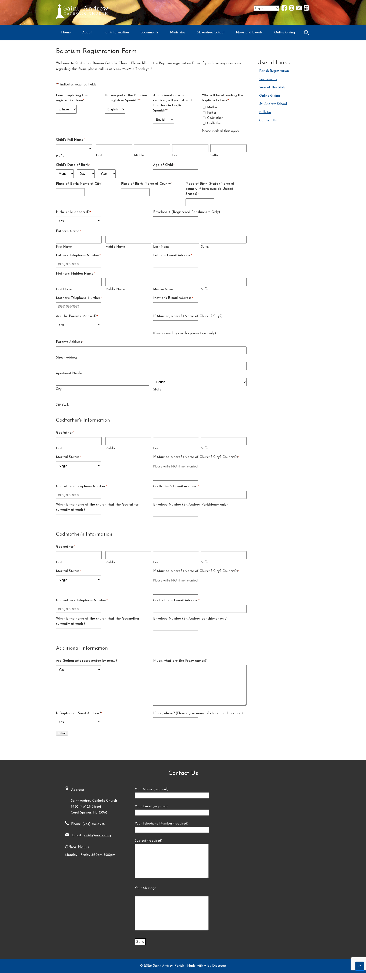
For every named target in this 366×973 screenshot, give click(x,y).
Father (211, 112)
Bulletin (265, 112)
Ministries (177, 32)
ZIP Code (62, 405)
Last (175, 155)
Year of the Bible (272, 87)
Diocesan (219, 966)
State (157, 389)
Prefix (60, 156)
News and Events (249, 32)
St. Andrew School (210, 32)
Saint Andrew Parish (168, 966)
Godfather (214, 123)
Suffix (214, 155)
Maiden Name (163, 289)
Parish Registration (274, 71)
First (99, 155)
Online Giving (284, 32)
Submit (62, 733)
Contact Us (268, 120)
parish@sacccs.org (97, 835)
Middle (139, 155)
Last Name (161, 247)
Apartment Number (70, 373)
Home (66, 32)
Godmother (215, 118)
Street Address (66, 357)
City (58, 389)
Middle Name (115, 247)
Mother (212, 107)
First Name (64, 247)
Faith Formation (116, 32)
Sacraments (149, 32)
